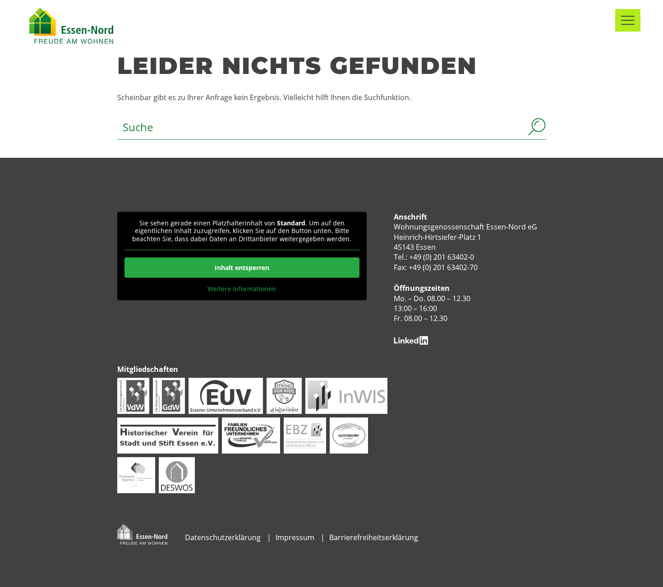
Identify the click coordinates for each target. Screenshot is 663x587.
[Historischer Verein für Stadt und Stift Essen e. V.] (167, 435)
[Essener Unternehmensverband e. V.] (226, 395)
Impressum (295, 537)
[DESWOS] (177, 475)
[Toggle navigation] (627, 20)
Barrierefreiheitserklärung (373, 537)
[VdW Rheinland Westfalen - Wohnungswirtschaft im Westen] (133, 395)
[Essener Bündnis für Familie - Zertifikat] (251, 435)
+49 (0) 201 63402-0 (441, 257)
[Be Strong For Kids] (284, 395)
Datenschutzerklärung (223, 537)
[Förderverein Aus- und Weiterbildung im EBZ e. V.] (305, 435)
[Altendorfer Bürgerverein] (349, 435)
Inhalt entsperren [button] (242, 267)
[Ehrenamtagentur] (136, 475)
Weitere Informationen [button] (241, 289)
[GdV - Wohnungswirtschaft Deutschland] (169, 395)
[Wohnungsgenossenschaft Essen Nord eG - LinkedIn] (411, 339)
